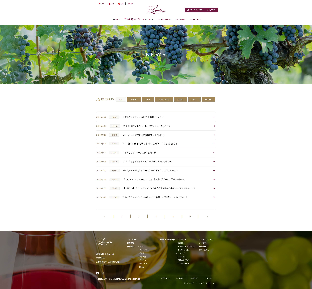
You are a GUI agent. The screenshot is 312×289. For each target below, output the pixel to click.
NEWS (116, 20)
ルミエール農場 (184, 250)
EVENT (181, 99)
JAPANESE (165, 278)
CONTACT (195, 20)
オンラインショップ (206, 240)
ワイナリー (121, 21)
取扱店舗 (142, 257)
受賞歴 (141, 253)
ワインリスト (144, 250)
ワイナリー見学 (196, 10)
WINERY (133, 99)
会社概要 (170, 21)
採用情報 (187, 21)
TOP (97, 80)
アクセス (212, 10)
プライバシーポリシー (207, 283)
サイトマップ (188, 283)
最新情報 (130, 243)
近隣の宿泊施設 (184, 260)
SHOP (148, 99)
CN (122, 4)
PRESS (194, 99)
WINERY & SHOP (132, 20)
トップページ (132, 240)
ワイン (135, 21)
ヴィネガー (147, 21)
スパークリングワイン (186, 246)
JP (103, 4)
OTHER (130, 4)
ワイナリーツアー (199, 21)
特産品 (141, 267)
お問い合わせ (204, 250)
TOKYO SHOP (164, 99)
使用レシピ (143, 263)
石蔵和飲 (181, 243)
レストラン (182, 257)
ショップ (181, 253)
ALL (120, 99)
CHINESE (194, 278)
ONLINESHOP (164, 20)
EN (113, 4)
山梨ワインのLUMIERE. (111, 279)
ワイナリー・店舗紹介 (166, 240)
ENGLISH (179, 278)
